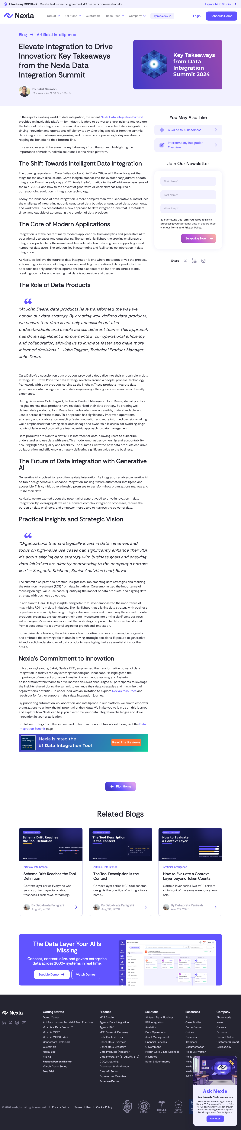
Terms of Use (83, 1107)
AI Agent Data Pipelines (159, 1017)
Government (153, 1047)
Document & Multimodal (114, 1066)
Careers (221, 1027)
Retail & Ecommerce (157, 1061)
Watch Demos (85, 974)
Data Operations (155, 1032)
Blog (23, 34)
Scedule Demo (49, 974)
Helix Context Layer (111, 1037)
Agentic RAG (107, 1027)
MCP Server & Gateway (114, 1032)
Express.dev (224, 1047)
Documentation (194, 1047)
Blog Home (123, 786)
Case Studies (193, 1022)
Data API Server (109, 1071)
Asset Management (157, 1037)
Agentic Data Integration (114, 1022)
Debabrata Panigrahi (50, 905)
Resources (113, 16)
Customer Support (228, 1042)
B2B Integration (154, 1022)
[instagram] (17, 1023)
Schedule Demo (222, 16)
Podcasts (191, 1037)
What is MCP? (51, 1032)
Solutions (71, 16)
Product (51, 16)
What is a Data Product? (58, 1027)
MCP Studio (107, 1017)
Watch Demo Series (55, 1066)
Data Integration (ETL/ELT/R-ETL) (119, 1056)
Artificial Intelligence (56, 34)
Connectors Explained (56, 1042)
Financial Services (156, 1042)
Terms (174, 227)
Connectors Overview (113, 1042)
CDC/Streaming (109, 1061)
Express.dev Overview (113, 1076)
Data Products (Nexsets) (115, 1051)
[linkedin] (4, 1023)
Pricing (47, 1056)
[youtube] (24, 1023)
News (220, 1022)
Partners (222, 1032)
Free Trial (48, 1071)
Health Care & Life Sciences (162, 1051)
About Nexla (224, 1017)
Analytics (150, 1027)
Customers (49, 1047)
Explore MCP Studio (218, 4)
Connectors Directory (113, 1047)
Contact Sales (225, 1037)
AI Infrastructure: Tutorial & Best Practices (68, 1022)
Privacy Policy (193, 227)
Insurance (151, 1056)
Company (135, 16)
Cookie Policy (104, 1107)
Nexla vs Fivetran (195, 1051)
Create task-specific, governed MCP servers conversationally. (65, 4)
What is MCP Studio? (55, 1037)
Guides (189, 1032)
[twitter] (10, 1023)
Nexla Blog (49, 1051)
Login (197, 16)
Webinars (191, 1042)
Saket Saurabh (46, 89)
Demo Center (51, 1017)
